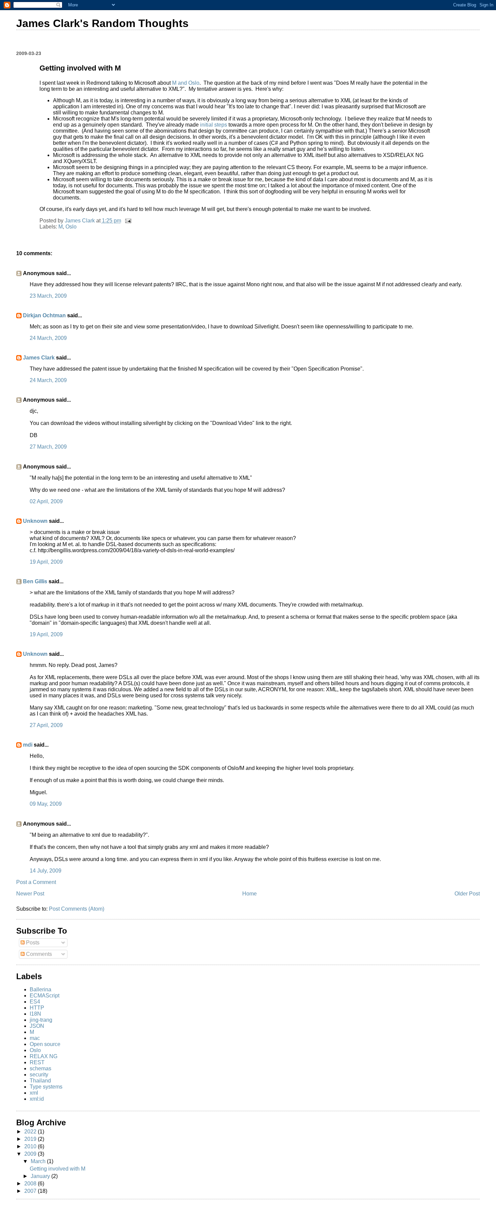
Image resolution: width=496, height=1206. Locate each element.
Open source (45, 1044)
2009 (31, 1154)
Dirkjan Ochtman (44, 315)
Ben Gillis (35, 581)
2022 (31, 1131)
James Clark (39, 357)
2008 (31, 1183)
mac (35, 1038)
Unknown (35, 521)
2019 (31, 1139)
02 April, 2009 (46, 501)
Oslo (71, 227)
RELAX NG (43, 1056)
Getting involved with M (57, 1169)
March (39, 1161)
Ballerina (40, 989)
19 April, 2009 (46, 562)
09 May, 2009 (46, 804)
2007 (31, 1191)
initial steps (213, 125)
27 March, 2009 (48, 447)
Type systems (46, 1087)
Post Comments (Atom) (76, 909)
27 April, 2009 (46, 725)
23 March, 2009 (48, 296)
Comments (38, 954)
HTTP (37, 1008)
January (41, 1176)
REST (37, 1062)
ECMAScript (44, 995)
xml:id (37, 1099)
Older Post (467, 893)
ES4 (35, 1001)
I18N (35, 1014)
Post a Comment (36, 882)
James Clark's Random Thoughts (102, 23)
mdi (27, 745)
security (39, 1074)
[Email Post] (127, 220)
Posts (32, 942)
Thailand (40, 1080)
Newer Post (30, 893)
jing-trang (41, 1020)
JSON (37, 1026)
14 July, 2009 (45, 871)
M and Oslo (185, 83)
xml (34, 1093)
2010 (31, 1146)
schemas (40, 1068)
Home (249, 893)
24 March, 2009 (48, 338)
